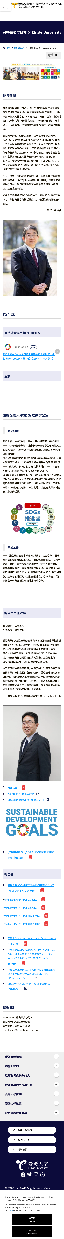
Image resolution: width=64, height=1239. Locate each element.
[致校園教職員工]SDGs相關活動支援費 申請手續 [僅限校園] (31, 854)
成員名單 (12, 788)
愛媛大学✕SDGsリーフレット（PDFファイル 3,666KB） (32, 941)
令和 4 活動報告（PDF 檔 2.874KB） (23, 915)
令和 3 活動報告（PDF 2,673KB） (22, 907)
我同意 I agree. (32, 1219)
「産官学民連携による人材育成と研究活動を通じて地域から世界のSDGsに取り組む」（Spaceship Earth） (31, 974)
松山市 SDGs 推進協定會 (21, 794)
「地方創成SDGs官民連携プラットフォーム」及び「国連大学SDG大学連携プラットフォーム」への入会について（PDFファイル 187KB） (31, 956)
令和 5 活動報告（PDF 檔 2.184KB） (23, 924)
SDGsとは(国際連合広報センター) (26, 799)
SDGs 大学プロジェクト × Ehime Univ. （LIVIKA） (29, 986)
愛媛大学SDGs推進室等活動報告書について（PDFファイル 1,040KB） (31, 887)
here (11, 1210)
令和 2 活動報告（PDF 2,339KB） (22, 899)
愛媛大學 (19, 48)
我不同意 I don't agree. (32, 1231)
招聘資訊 (22, 1149)
